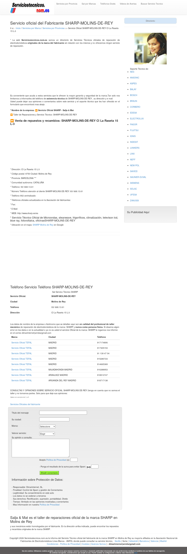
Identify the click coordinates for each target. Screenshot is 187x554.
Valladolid (133, 541)
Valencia (154, 541)
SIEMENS (134, 182)
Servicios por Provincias (54, 28)
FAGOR (133, 124)
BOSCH (133, 95)
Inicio (18, 28)
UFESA (133, 194)
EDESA (133, 112)
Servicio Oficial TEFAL (21, 342)
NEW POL (134, 165)
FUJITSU (134, 130)
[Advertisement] (65, 70)
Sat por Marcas (89, 3)
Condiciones (52, 543)
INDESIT (134, 141)
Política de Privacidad (56, 459)
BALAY (133, 89)
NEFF (132, 159)
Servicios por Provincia (66, 3)
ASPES (133, 83)
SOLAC (133, 188)
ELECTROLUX (137, 118)
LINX (132, 153)
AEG (132, 71)
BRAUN (133, 100)
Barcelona (144, 541)
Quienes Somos (98, 543)
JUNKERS (134, 147)
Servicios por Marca (31, 28)
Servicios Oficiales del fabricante (25, 404)
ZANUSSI (134, 200)
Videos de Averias (128, 3)
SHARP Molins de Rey (43, 224)
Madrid (163, 541)
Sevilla (118, 541)
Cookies (86, 543)
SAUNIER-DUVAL (138, 177)
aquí (135, 553)
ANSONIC (134, 77)
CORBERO (135, 106)
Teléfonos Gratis (107, 3)
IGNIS (133, 136)
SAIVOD (133, 171)
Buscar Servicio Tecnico (152, 3)
